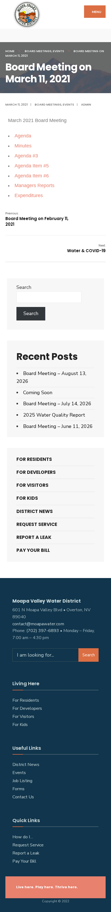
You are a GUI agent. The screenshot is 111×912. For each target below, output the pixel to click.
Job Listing (22, 781)
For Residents (34, 459)
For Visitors (32, 485)
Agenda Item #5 (32, 165)
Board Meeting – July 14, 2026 (57, 403)
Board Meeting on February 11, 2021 (36, 219)
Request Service (36, 524)
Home (10, 51)
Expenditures (29, 195)
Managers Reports (34, 185)
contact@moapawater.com (38, 624)
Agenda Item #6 (32, 175)
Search (23, 287)
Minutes (23, 145)
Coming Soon (37, 392)
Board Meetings (38, 51)
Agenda (23, 136)
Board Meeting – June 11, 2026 (58, 426)
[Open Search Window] (103, 35)
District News (34, 511)
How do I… (22, 837)
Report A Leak (33, 537)
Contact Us (23, 797)
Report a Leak (25, 853)
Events (58, 51)
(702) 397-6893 (42, 631)
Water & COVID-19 (86, 248)
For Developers (36, 472)
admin (86, 104)
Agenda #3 (26, 155)
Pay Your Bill (33, 550)
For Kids (27, 498)
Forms (18, 789)
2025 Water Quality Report (54, 415)
